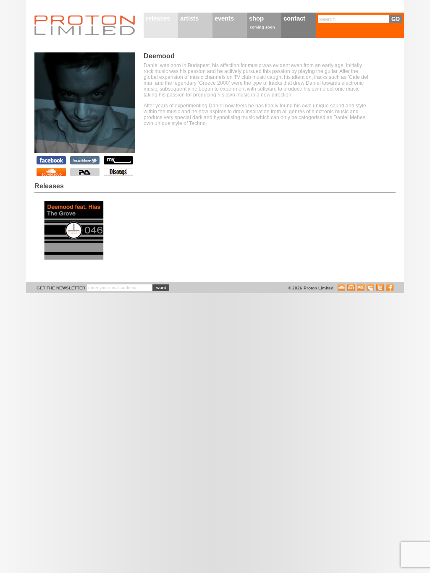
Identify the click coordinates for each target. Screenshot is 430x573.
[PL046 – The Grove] (74, 259)
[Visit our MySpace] (370, 288)
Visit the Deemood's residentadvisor (85, 172)
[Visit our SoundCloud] (341, 288)
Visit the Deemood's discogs (118, 172)
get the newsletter (61, 288)
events (224, 18)
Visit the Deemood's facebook (51, 160)
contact (294, 18)
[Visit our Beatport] (351, 288)
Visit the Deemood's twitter (85, 160)
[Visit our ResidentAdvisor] (360, 288)
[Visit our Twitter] (380, 288)
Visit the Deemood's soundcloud (51, 172)
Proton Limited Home (85, 25)
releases (158, 18)
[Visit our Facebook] (389, 288)
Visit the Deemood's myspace (118, 160)
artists (189, 18)
